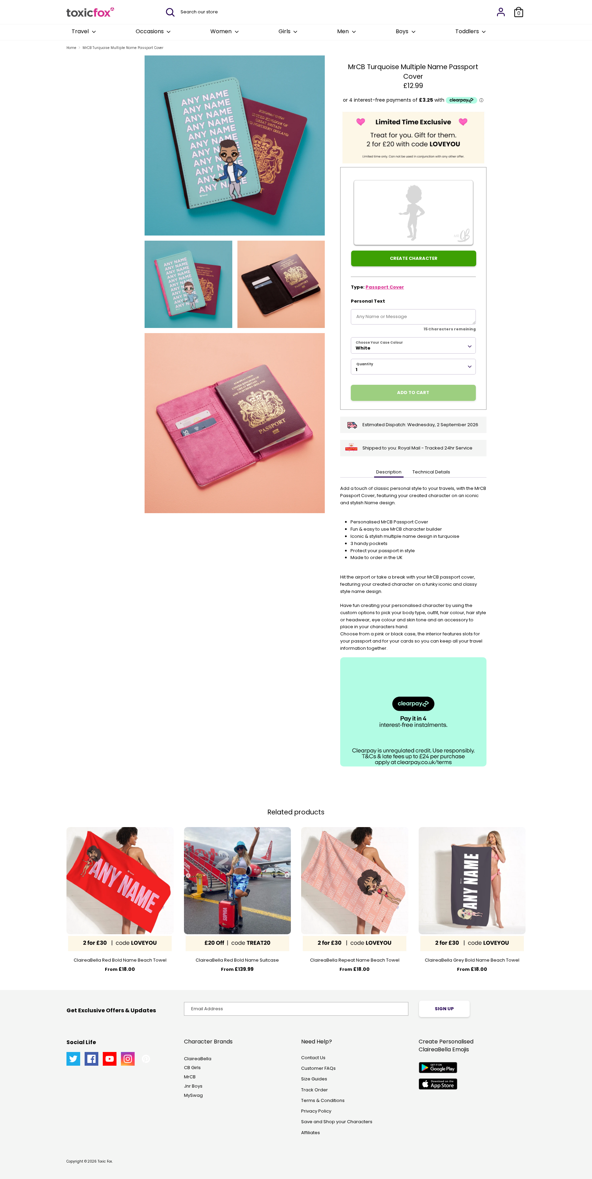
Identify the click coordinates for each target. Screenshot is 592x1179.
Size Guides (314, 1079)
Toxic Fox (105, 1161)
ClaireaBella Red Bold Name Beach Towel (120, 960)
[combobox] (413, 345)
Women (221, 31)
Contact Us (313, 1057)
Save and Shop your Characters (336, 1121)
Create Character (413, 258)
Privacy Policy (316, 1111)
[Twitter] (73, 1059)
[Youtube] (109, 1059)
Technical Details (431, 472)
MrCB (190, 1077)
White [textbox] (363, 348)
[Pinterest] (146, 1059)
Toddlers (467, 31)
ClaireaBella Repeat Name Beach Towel (354, 960)
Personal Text (368, 301)
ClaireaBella (197, 1058)
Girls (285, 31)
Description (389, 472)
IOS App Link (438, 1084)
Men (343, 31)
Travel (81, 31)
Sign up (444, 1008)
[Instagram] (128, 1059)
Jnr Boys (193, 1086)
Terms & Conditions (323, 1100)
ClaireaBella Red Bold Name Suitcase (237, 960)
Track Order (314, 1090)
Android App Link (438, 1067)
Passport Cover (385, 287)
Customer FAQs (318, 1068)
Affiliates (310, 1132)
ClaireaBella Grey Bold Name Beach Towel (472, 960)
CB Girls (192, 1067)
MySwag (193, 1095)
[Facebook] (91, 1059)
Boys (403, 31)
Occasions (150, 31)
